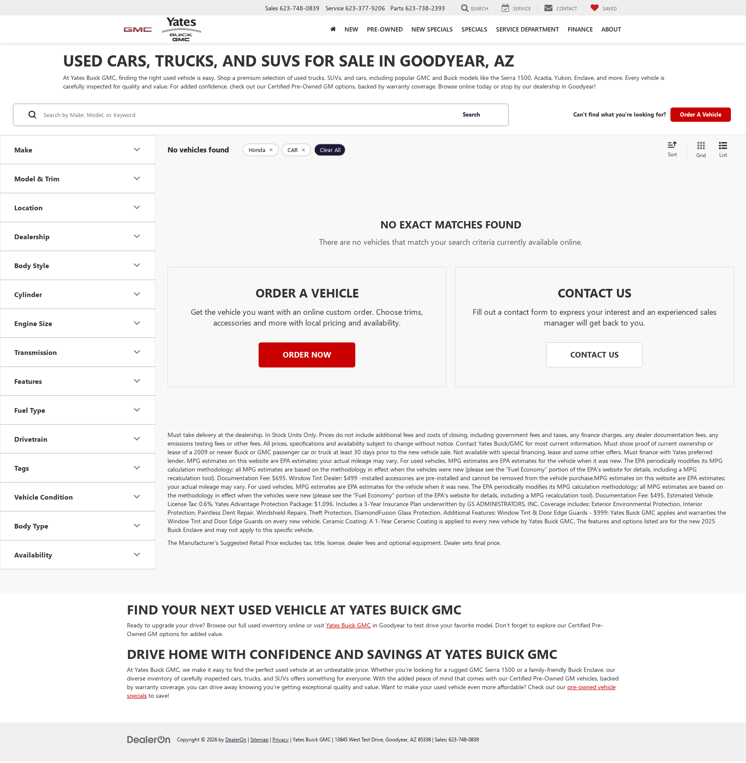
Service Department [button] (527, 29)
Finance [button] (580, 29)
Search (471, 114)
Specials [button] (474, 29)
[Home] (333, 29)
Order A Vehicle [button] (700, 114)
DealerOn (236, 739)
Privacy (280, 739)
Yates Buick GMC (348, 625)
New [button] (351, 29)
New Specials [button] (432, 29)
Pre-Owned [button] (385, 29)
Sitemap (259, 739)
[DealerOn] (149, 739)
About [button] (611, 29)
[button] (307, 354)
